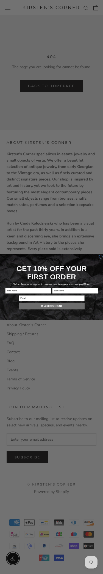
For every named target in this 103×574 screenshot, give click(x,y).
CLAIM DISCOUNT (51, 306)
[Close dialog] (100, 256)
